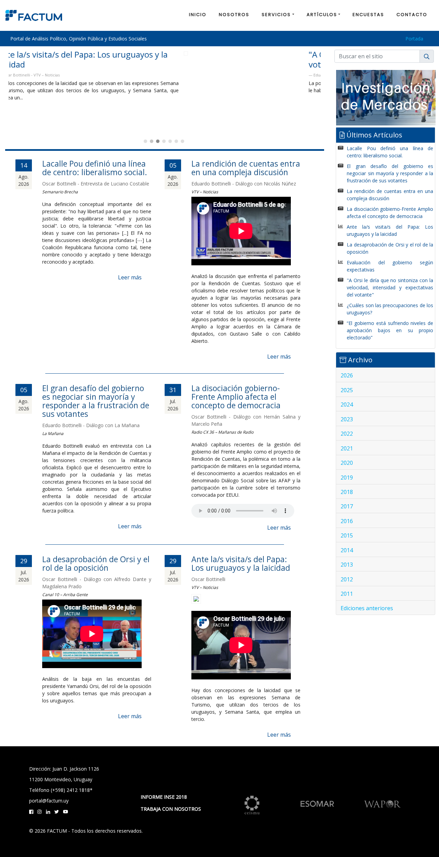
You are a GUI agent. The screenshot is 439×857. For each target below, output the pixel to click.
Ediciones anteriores (367, 608)
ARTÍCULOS (322, 14)
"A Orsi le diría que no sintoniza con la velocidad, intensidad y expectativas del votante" (155, 59)
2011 (347, 594)
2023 (347, 419)
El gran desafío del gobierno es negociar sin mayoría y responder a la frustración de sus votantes (95, 401)
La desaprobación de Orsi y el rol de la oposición (96, 563)
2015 (347, 535)
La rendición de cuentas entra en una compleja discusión (245, 168)
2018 (347, 492)
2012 (347, 579)
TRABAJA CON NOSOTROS (171, 809)
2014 (347, 550)
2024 (347, 404)
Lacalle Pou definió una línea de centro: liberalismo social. (94, 168)
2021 (347, 448)
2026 (347, 375)
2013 (347, 564)
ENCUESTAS (368, 14)
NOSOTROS (234, 14)
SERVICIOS (276, 14)
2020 (347, 463)
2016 (347, 521)
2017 (347, 506)
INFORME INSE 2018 (164, 797)
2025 (347, 390)
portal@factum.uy (49, 800)
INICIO (197, 14)
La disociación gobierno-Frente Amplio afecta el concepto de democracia (236, 397)
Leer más (130, 277)
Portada (414, 38)
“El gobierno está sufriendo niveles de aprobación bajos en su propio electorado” (390, 330)
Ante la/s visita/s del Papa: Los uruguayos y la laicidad (240, 563)
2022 (347, 433)
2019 (347, 477)
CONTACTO (411, 14)
